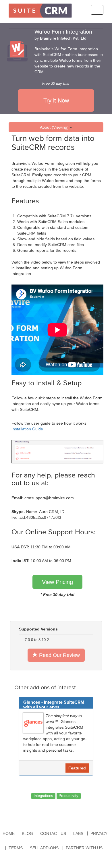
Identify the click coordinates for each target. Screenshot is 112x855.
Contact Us (53, 833)
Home (9, 833)
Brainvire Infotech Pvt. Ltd (63, 38)
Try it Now (56, 100)
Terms (16, 848)
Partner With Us (84, 848)
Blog (27, 833)
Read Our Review (59, 655)
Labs (78, 833)
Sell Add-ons (44, 848)
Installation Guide (27, 429)
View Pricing (57, 582)
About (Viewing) (55, 127)
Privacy (98, 833)
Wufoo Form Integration (63, 31)
